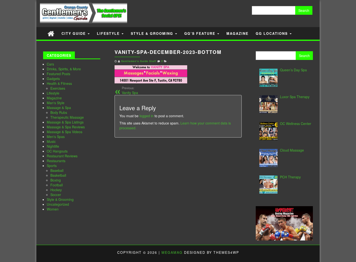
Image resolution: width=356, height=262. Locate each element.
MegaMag (172, 252)
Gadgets (53, 78)
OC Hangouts (57, 151)
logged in (146, 115)
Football (56, 184)
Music (51, 141)
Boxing (55, 180)
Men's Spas (56, 136)
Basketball (58, 175)
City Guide (74, 33)
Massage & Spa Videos (64, 131)
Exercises (57, 88)
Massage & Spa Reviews (66, 126)
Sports (52, 165)
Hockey (56, 189)
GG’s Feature (200, 33)
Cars (50, 64)
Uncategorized (58, 204)
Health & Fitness (59, 83)
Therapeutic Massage (67, 117)
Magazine (237, 33)
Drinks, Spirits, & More (64, 68)
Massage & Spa (59, 107)
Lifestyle (109, 33)
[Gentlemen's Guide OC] (50, 33)
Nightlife (53, 146)
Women (53, 209)
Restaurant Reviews (62, 155)
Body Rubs (58, 112)
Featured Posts (58, 73)
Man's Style (55, 102)
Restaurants (56, 160)
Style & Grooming (153, 33)
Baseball (56, 170)
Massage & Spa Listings (65, 122)
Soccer (55, 194)
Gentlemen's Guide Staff (138, 61)
